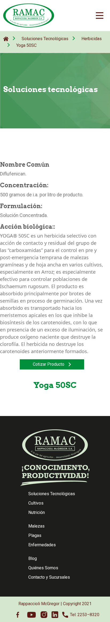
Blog (32, 558)
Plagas (34, 535)
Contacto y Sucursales (49, 577)
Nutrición (36, 512)
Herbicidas (91, 38)
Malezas (36, 526)
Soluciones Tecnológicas (45, 38)
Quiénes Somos (43, 567)
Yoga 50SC (26, 45)
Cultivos (36, 503)
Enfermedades (42, 544)
